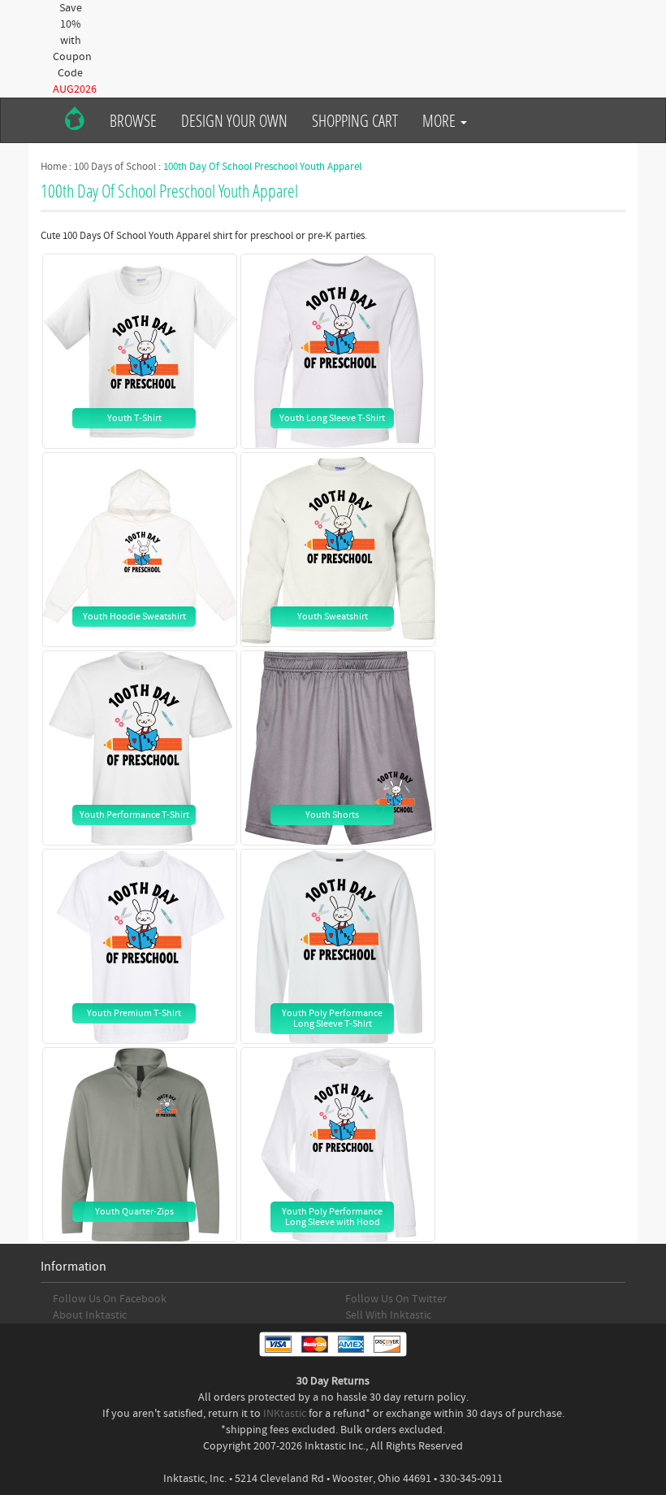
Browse (133, 120)
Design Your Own (234, 120)
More (440, 120)
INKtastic (284, 1413)
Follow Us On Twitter (396, 1299)
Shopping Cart (355, 120)
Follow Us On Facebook (109, 1299)
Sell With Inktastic (388, 1315)
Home (54, 166)
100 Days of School (115, 166)
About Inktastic (90, 1315)
